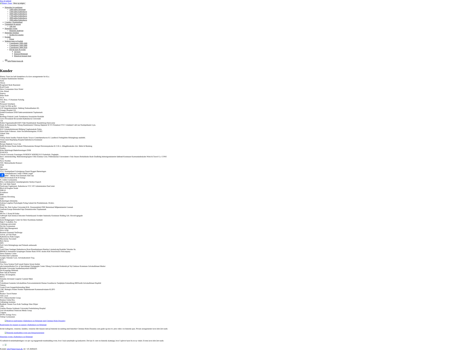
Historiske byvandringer (13, 7)
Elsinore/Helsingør (21, 54)
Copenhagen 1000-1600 (18, 43)
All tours (17, 52)
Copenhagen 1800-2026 (18, 47)
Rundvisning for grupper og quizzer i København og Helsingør (23, 325)
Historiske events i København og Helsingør (16, 337)
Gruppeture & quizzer (13, 24)
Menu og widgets (19, 3)
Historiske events (11, 29)
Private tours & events (17, 50)
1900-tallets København (18, 20)
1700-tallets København (18, 16)
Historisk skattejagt (16, 31)
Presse (11, 39)
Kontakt (8, 37)
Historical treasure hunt (22, 56)
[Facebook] (2, 175)
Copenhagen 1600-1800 (18, 45)
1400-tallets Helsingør (17, 10)
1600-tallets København (18, 14)
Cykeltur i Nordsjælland (13, 22)
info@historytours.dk (15, 349)
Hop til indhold (5, 1)
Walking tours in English (14, 41)
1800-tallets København (18, 18)
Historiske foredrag (12, 33)
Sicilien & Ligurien (16, 35)
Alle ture (12, 26)
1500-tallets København (18, 12)
